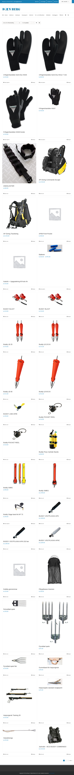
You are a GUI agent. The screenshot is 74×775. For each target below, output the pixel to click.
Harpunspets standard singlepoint (50, 688)
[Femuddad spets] (19, 603)
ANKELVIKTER (8, 186)
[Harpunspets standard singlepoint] (55, 682)
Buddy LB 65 (8, 392)
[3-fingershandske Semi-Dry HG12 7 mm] (55, 50)
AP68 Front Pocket (45, 234)
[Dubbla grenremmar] (19, 569)
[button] (68, 15)
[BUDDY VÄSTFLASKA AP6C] (55, 532)
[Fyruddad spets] (55, 622)
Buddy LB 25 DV (45, 344)
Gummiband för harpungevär (49, 667)
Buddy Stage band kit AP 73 (13, 514)
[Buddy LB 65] (19, 372)
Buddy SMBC (8, 488)
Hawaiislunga (8, 738)
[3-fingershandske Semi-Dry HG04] (19, 50)
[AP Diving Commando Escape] (55, 160)
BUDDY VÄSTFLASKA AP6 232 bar (16, 541)
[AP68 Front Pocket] (55, 214)
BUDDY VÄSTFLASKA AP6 (49, 516)
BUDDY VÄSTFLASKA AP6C (49, 540)
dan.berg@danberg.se (18, 1)
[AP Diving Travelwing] (19, 214)
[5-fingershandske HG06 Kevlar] (19, 107)
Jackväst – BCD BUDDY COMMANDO (52, 747)
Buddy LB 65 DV (45, 392)
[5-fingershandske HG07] (55, 96)
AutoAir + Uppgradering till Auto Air (15, 281)
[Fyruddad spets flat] (19, 660)
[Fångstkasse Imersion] (55, 569)
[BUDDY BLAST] (19, 299)
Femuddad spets (9, 609)
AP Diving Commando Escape (49, 180)
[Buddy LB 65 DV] (55, 372)
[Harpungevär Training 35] (19, 696)
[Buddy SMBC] (19, 474)
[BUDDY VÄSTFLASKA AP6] (55, 507)
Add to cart (6, 193)
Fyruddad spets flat (10, 666)
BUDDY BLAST (8, 309)
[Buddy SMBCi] (55, 475)
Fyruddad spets (44, 646)
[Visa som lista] (39, 22)
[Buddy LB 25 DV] (55, 331)
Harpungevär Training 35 (12, 715)
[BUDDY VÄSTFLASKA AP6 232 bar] (19, 533)
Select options (6, 82)
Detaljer (33, 82)
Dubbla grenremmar (10, 589)
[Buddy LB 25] (19, 331)
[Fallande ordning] (19, 22)
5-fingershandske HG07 (47, 108)
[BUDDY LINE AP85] (19, 407)
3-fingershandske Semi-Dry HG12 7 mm (53, 75)
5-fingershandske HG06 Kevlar (14, 132)
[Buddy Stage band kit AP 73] (19, 507)
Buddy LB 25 (7, 344)
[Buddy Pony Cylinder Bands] (55, 438)
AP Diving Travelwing (10, 234)
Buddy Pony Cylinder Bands (49, 452)
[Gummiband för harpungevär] (55, 661)
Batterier (42, 254)
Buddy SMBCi (44, 491)
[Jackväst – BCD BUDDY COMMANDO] (55, 735)
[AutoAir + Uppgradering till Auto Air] (19, 262)
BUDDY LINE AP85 (10, 414)
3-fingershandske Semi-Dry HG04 (15, 75)
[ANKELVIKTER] (19, 163)
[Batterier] (55, 248)
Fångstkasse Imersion (46, 589)
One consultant (52, 773)
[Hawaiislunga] (19, 730)
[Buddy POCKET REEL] (55, 408)
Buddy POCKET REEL (47, 417)
